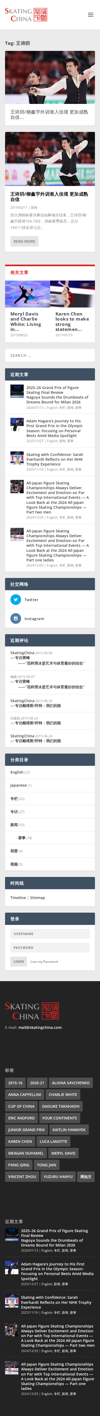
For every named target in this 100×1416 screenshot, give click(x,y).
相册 (14, 850)
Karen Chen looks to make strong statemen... (72, 321)
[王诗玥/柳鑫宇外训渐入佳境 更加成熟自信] (50, 159)
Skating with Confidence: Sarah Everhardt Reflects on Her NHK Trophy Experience (54, 459)
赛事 (78, 407)
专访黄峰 (50, 660)
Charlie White (63, 1094)
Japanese (18, 785)
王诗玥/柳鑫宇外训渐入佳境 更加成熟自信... (49, 114)
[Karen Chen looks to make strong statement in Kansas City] (72, 294)
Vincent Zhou (22, 1176)
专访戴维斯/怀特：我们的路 (38, 705)
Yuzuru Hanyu (58, 1176)
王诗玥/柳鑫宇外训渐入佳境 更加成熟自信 (49, 197)
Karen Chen (20, 1141)
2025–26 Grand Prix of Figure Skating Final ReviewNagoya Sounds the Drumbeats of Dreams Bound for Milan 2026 (57, 395)
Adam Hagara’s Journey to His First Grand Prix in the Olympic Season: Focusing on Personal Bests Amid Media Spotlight (54, 428)
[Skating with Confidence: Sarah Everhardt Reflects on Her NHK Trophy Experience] (17, 458)
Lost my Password (44, 961)
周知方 (85, 1176)
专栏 (62, 407)
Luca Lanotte (53, 1141)
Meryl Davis (63, 1153)
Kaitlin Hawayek (69, 1129)
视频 (14, 864)
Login (19, 961)
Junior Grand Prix (26, 1129)
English (52, 407)
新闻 (34, 207)
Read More (24, 241)
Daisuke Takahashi (60, 1106)
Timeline (18, 897)
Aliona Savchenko (71, 1082)
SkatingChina (22, 652)
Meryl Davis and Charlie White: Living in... (25, 321)
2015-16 (15, 1082)
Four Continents (59, 1117)
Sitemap (37, 897)
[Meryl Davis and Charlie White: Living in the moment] (27, 294)
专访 (14, 811)
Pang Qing (18, 1164)
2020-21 (37, 1082)
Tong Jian (46, 1164)
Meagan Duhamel (26, 1153)
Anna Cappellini (24, 1094)
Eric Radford (21, 1117)
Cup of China (21, 1106)
